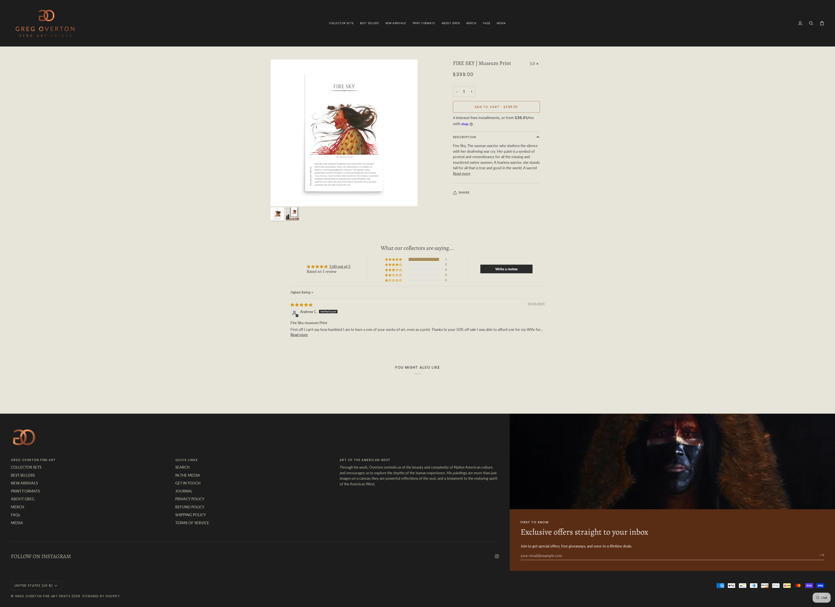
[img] (301, 304)
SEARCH (182, 467)
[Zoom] (344, 133)
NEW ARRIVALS (24, 483)
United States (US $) (34, 585)
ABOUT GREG (22, 499)
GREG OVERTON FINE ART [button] (33, 460)
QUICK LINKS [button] (186, 460)
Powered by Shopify (101, 596)
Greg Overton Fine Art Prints (42, 596)
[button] (423, 23)
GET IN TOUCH (187, 483)
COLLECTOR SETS (26, 467)
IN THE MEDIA (187, 475)
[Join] (820, 555)
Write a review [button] (506, 269)
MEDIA (17, 523)
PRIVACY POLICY (189, 499)
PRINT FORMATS (25, 491)
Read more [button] (299, 334)
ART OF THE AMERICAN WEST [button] (365, 460)
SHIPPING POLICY (190, 514)
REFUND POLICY (189, 507)
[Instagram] (497, 556)
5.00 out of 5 (340, 266)
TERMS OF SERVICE (192, 523)
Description (464, 137)
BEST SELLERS (23, 475)
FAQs (15, 514)
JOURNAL (183, 491)
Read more (461, 173)
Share (464, 192)
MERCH (17, 507)
